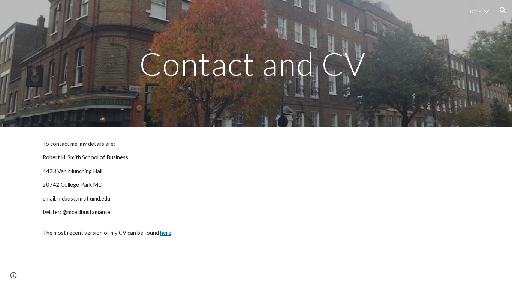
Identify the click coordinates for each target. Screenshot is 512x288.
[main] (256, 63)
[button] (503, 11)
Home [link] (473, 10)
